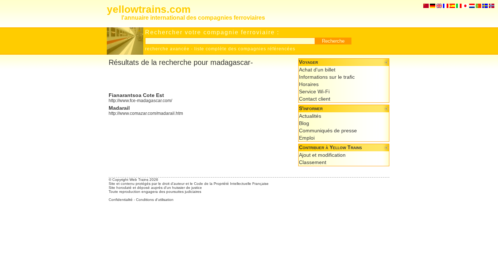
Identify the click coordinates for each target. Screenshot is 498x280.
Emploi (307, 138)
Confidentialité (121, 200)
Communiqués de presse (328, 130)
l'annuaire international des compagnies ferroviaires (193, 18)
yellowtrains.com (149, 9)
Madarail (119, 108)
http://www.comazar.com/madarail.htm (146, 113)
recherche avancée (167, 48)
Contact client (314, 99)
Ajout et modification (322, 155)
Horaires (309, 84)
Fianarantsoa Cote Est (136, 95)
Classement (312, 162)
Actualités (310, 116)
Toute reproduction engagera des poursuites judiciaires (155, 192)
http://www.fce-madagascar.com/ (140, 100)
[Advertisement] (194, 79)
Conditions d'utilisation (155, 200)
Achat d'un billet (317, 70)
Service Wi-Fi (314, 91)
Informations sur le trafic (327, 77)
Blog (304, 123)
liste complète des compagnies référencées (244, 48)
